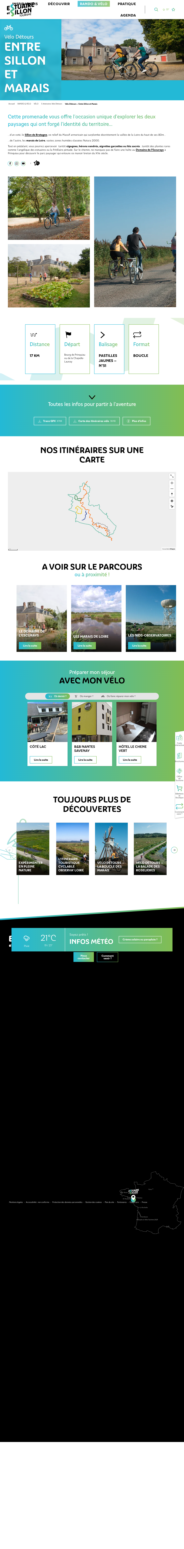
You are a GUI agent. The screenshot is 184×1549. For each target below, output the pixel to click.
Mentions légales (16, 1202)
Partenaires (122, 1202)
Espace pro (134, 1202)
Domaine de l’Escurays (150, 149)
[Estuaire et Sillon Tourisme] (20, 12)
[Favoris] (173, 9)
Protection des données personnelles (67, 1202)
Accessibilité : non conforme (37, 1202)
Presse (144, 1202)
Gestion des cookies (93, 1202)
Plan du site (109, 1202)
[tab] (57, 696)
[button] (156, 9)
